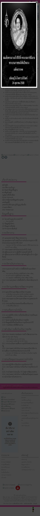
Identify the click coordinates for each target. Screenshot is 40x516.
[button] (36, 2)
